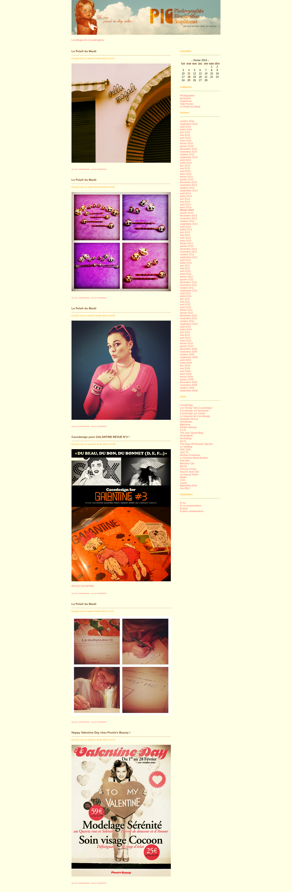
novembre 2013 (188, 218)
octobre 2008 (187, 387)
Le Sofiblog (186, 446)
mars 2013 (185, 240)
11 (189, 73)
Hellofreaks (186, 421)
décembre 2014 (188, 182)
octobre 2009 (187, 354)
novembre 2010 (188, 318)
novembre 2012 (188, 251)
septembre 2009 (189, 357)
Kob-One (185, 460)
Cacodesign (186, 405)
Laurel (183, 483)
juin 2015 (185, 165)
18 (189, 76)
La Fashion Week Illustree (194, 458)
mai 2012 (185, 268)
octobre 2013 (187, 221)
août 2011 (185, 293)
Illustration (185, 98)
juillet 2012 (186, 262)
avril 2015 (185, 171)
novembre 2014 (188, 185)
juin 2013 (185, 232)
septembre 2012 (189, 257)
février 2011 (186, 310)
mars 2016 (185, 140)
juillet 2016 (186, 129)
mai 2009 (185, 368)
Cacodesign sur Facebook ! (195, 410)
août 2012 (185, 260)
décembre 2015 (188, 149)
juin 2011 (185, 299)
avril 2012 (185, 271)
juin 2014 (185, 199)
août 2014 (185, 193)
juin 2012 (185, 265)
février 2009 (186, 376)
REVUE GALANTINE (83, 586)
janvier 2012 (186, 279)
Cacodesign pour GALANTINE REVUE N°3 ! (101, 436)
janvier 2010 (186, 346)
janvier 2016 (186, 146)
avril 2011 (185, 304)
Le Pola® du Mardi (84, 51)
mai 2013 (185, 235)
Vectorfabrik (186, 435)
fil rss (183, 503)
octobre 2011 (187, 287)
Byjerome (185, 424)
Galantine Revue (189, 419)
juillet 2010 (186, 329)
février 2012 (186, 276)
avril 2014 (185, 204)
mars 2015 (185, 174)
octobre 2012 (187, 254)
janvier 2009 (186, 379)
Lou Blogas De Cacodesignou (88, 40)
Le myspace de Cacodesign (195, 416)
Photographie (187, 95)
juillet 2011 (186, 296)
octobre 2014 (187, 187)
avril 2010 (185, 337)
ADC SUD (185, 449)
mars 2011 (185, 307)
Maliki (183, 477)
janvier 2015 (186, 179)
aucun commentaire (81, 169)
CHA (182, 480)
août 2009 (185, 360)
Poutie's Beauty (188, 427)
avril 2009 (185, 371)
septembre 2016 (189, 124)
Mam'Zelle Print (188, 485)
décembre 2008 (188, 382)
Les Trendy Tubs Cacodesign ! (196, 408)
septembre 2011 (188, 290)
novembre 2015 (188, 151)
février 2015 (186, 176)
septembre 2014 (189, 190)
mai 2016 (185, 135)
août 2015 (185, 160)
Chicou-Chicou (188, 469)
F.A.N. (183, 430)
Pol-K (183, 441)
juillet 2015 (186, 162)
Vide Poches (187, 104)
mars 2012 (185, 274)
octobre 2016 (187, 121)
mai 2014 (185, 201)
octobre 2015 (187, 154)
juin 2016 (185, 132)
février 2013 (186, 243)
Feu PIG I (185, 488)
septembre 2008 (189, 390)
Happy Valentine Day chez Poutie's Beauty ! (101, 732)
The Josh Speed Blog (191, 433)
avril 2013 (185, 237)
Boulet (183, 466)
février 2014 (187, 210)
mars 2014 (185, 207)
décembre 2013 (188, 215)
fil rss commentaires (190, 505)
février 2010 (186, 343)
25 (189, 80)
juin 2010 (185, 332)
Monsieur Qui (187, 463)
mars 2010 (185, 340)
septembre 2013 (189, 224)
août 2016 (185, 126)
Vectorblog (185, 438)
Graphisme (186, 101)
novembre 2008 (188, 385)
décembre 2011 (188, 282)
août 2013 (185, 226)
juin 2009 (185, 365)
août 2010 (185, 326)
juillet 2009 (186, 362)
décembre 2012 (188, 249)
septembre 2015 (189, 157)
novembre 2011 (188, 285)
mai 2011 (185, 301)
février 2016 (186, 143)
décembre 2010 (188, 315)
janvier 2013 (186, 246)
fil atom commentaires (192, 511)
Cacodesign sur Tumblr (192, 413)
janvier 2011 (186, 312)
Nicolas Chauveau (190, 455)
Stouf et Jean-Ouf (189, 471)
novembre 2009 (188, 351)
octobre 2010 (187, 321)
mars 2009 (185, 374)
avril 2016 (185, 137)
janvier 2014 (186, 212)
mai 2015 (185, 168)
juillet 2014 (186, 196)
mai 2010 (185, 335)
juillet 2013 (186, 229)
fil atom (184, 508)
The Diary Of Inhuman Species (196, 444)
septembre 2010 (189, 324)
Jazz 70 (184, 452)
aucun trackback (98, 169)
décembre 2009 (188, 349)
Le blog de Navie (189, 474)
